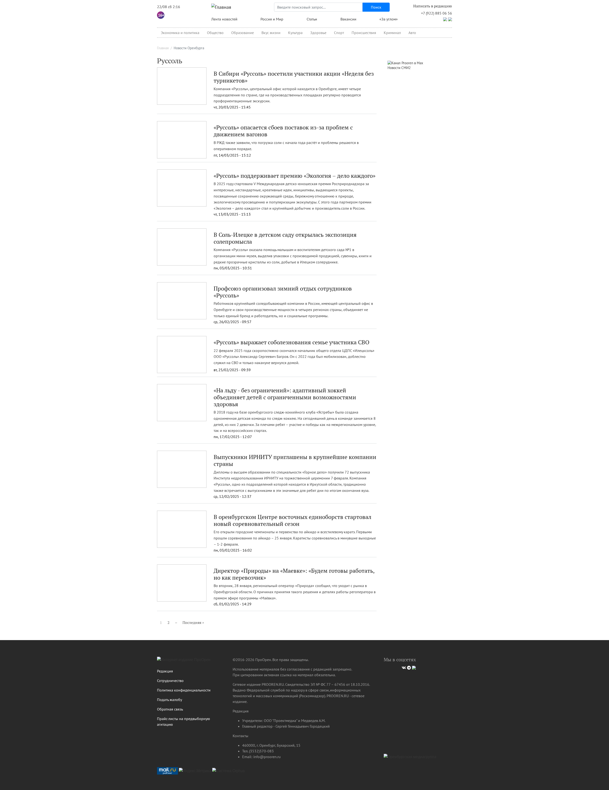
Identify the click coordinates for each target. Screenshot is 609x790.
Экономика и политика (180, 32)
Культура (295, 32)
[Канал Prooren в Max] (405, 62)
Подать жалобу (169, 699)
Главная (163, 48)
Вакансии (348, 19)
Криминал (392, 32)
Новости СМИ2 (399, 67)
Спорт (339, 32)
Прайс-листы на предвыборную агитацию (183, 721)
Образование (242, 32)
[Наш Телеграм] (408, 667)
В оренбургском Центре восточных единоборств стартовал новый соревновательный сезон (292, 520)
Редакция (165, 671)
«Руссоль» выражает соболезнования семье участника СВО (291, 342)
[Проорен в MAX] (450, 18)
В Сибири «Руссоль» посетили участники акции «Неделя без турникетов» (294, 77)
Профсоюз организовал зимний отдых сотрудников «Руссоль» (283, 292)
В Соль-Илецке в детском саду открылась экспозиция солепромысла (285, 238)
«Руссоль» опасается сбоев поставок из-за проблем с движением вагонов (283, 130)
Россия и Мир (271, 19)
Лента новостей (224, 19)
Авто (412, 32)
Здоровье (318, 32)
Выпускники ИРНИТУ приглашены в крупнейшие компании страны (295, 460)
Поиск (376, 7)
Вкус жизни (270, 32)
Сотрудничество (170, 680)
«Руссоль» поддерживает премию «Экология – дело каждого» (294, 175)
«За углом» (388, 19)
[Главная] (221, 7)
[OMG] (410, 758)
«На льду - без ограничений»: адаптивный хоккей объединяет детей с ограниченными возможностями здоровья (285, 397)
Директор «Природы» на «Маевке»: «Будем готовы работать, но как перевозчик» (294, 574)
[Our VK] (403, 667)
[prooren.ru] (191, 661)
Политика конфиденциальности (184, 690)
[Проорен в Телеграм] (445, 18)
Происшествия (364, 32)
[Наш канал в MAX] (413, 667)
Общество (215, 32)
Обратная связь (170, 709)
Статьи (312, 19)
